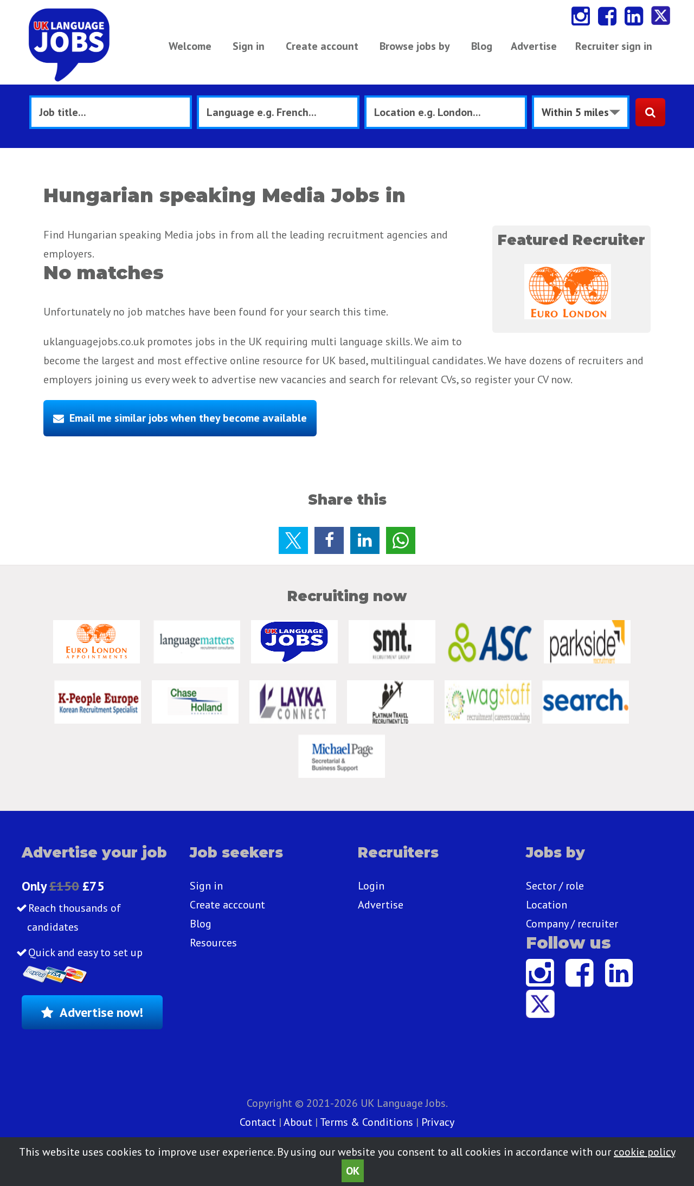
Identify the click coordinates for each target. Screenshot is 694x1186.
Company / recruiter (572, 924)
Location (546, 905)
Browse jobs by (415, 46)
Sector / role (555, 886)
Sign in (249, 46)
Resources (213, 943)
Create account (322, 46)
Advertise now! (101, 1012)
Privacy (437, 1122)
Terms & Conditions (366, 1122)
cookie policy (644, 1152)
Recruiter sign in (613, 46)
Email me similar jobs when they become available (188, 418)
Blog (481, 46)
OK (352, 1171)
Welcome (190, 46)
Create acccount (227, 905)
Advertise (534, 46)
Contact (259, 1122)
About (298, 1122)
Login (371, 886)
